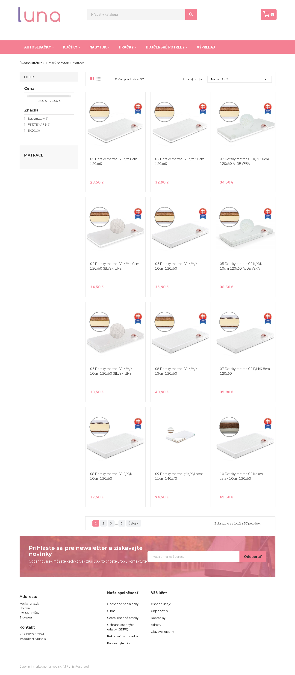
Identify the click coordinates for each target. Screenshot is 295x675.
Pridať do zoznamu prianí (141, 134)
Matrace (33, 155)
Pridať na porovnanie (141, 143)
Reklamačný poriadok (122, 636)
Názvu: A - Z (239, 79)
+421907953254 (32, 634)
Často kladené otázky (123, 618)
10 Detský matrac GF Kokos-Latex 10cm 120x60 (242, 476)
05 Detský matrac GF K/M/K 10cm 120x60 (176, 266)
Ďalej (133, 523)
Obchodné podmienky (123, 604)
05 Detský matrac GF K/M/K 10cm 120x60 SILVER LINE (111, 371)
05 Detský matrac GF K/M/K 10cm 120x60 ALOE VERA (241, 266)
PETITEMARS (39, 124)
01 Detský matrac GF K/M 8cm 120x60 (113, 161)
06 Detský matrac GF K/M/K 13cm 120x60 (176, 371)
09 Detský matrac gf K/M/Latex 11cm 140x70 (179, 476)
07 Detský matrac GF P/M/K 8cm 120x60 (245, 371)
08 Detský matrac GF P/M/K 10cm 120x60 (111, 476)
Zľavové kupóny (162, 632)
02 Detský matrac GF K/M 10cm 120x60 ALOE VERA (244, 161)
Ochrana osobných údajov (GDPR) (120, 627)
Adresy (156, 625)
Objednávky (159, 611)
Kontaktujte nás (118, 643)
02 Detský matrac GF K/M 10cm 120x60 (179, 161)
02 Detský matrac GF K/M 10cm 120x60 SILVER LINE (114, 266)
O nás (111, 611)
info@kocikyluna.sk (33, 639)
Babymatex (38, 118)
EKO (34, 130)
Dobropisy (158, 618)
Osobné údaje (161, 604)
